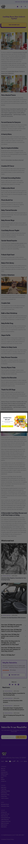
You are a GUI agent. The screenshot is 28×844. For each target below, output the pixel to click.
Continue (7, 426)
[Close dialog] (26, 413)
